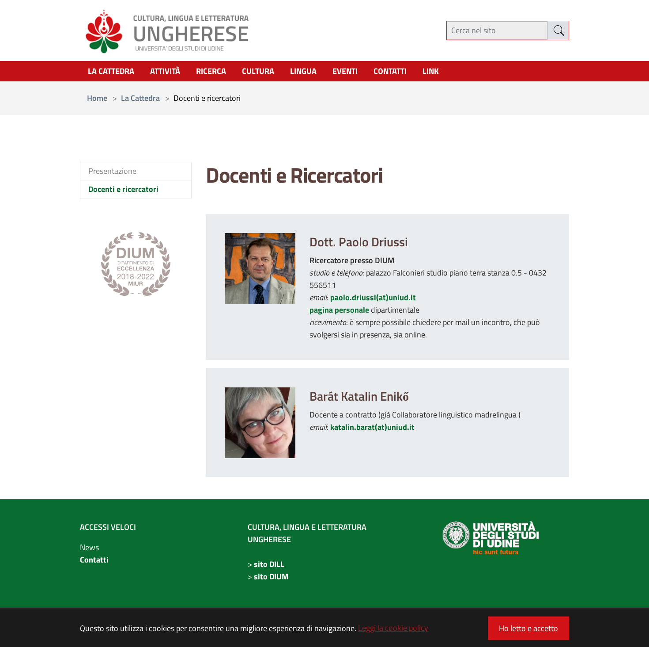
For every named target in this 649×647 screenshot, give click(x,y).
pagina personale (339, 310)
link (431, 71)
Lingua (303, 71)
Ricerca (211, 71)
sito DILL (269, 564)
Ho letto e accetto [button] (528, 628)
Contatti (94, 560)
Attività (165, 71)
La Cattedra (111, 71)
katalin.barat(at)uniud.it (372, 427)
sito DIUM (271, 576)
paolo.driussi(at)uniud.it (373, 297)
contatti (390, 71)
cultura (258, 71)
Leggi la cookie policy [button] (393, 628)
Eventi (345, 71)
